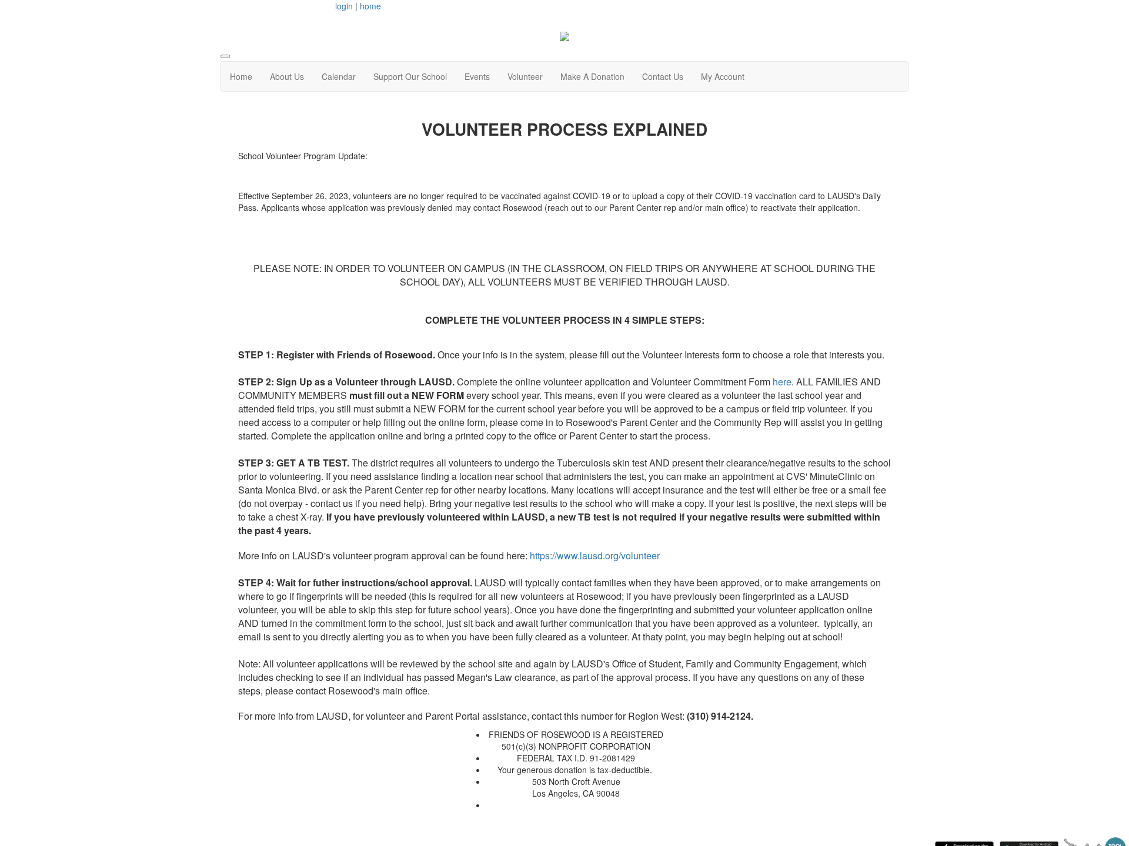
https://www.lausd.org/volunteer (595, 555)
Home (241, 76)
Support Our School (410, 76)
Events (477, 76)
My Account (722, 76)
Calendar (339, 76)
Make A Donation (592, 76)
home (370, 6)
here (782, 381)
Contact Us (662, 76)
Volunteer (525, 76)
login (344, 6)
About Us (287, 76)
